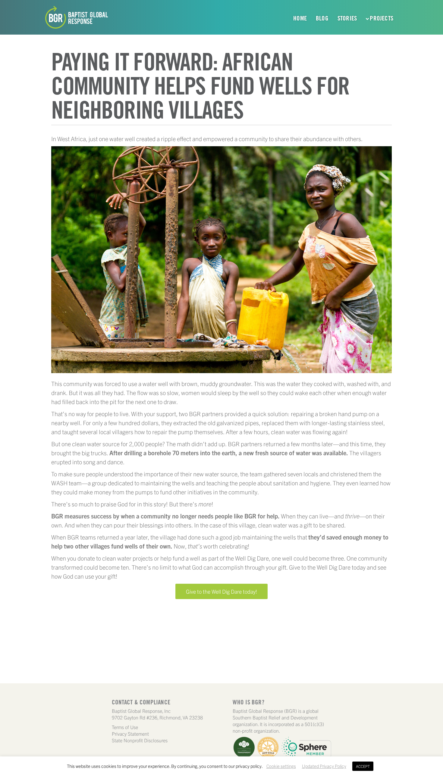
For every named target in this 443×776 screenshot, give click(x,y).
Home (300, 18)
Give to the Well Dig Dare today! (221, 591)
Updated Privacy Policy (324, 766)
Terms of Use (125, 727)
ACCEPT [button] (363, 766)
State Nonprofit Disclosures (140, 740)
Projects (381, 18)
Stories (347, 18)
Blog (322, 18)
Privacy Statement (130, 734)
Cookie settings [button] (281, 766)
